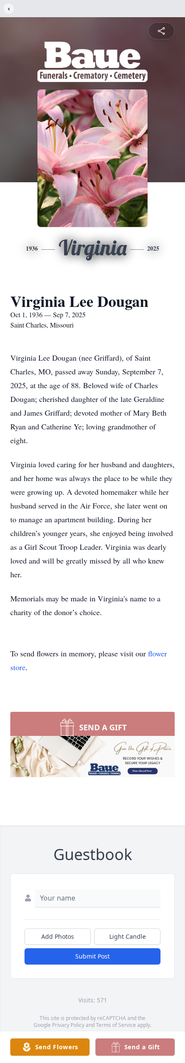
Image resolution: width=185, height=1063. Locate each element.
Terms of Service (116, 1025)
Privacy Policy (68, 1025)
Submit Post (92, 956)
